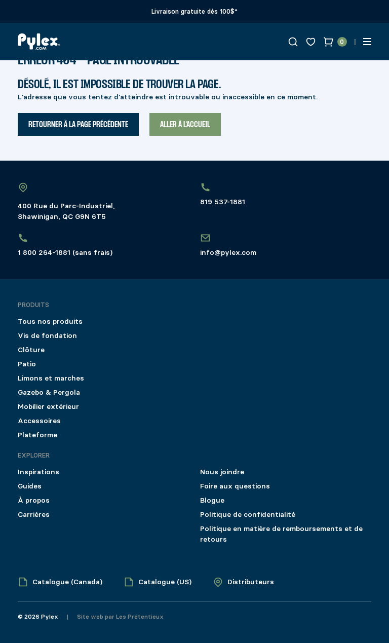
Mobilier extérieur (48, 406)
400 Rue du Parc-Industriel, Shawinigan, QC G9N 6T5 (66, 211)
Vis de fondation (47, 335)
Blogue (212, 500)
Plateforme (37, 435)
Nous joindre (222, 472)
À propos (34, 500)
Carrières (34, 514)
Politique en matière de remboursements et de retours (281, 534)
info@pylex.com (228, 252)
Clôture (31, 350)
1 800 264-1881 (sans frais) (65, 252)
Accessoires (39, 421)
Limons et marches (51, 378)
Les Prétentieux (139, 616)
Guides (30, 486)
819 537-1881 (222, 202)
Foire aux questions (235, 486)
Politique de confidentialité (247, 514)
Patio (27, 364)
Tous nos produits (50, 321)
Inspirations (38, 472)
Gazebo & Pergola (49, 392)
